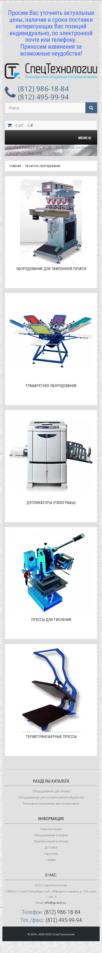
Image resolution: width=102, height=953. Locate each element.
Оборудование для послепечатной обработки (51, 797)
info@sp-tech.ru (55, 903)
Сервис (51, 860)
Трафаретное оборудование (51, 386)
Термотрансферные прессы (51, 736)
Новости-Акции (51, 829)
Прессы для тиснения (51, 619)
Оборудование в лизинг (51, 835)
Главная (15, 166)
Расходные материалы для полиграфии (51, 804)
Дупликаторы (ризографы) (51, 502)
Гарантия (51, 854)
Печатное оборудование (42, 166)
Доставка (51, 847)
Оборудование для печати (51, 791)
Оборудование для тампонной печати (51, 269)
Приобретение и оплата (51, 841)
